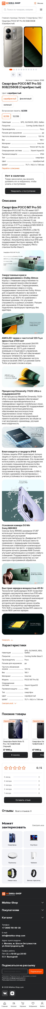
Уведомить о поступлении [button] (23, 191)
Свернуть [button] (6, 640)
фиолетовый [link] (25, 98)
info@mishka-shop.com (13, 935)
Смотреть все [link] (38, 825)
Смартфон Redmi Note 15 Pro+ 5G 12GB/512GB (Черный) (13, 743)
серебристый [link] (10, 98)
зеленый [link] (8, 105)
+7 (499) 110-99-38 (11, 928)
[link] (12, 893)
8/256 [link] (6, 116)
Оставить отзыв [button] (23, 800)
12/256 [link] (16, 116)
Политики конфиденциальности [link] (13, 978)
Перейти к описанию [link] (10, 168)
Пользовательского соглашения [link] (13, 980)
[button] (15, 755)
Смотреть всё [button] (7, 703)
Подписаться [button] (36, 971)
